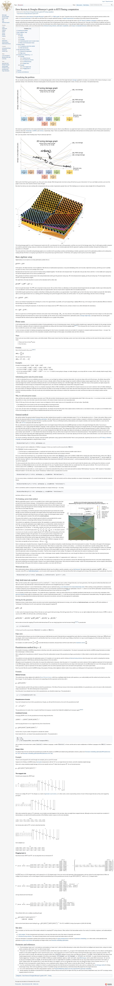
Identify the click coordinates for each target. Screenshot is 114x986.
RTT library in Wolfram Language (88, 20)
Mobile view (35, 984)
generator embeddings (80, 938)
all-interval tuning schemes (49, 25)
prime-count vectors (27, 940)
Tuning (49, 975)
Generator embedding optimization (38, 419)
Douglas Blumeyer (39, 16)
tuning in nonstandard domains (79, 25)
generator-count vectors (51, 793)
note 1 (75, 325)
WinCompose (83, 958)
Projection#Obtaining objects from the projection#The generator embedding (72, 968)
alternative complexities (63, 25)
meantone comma (80, 642)
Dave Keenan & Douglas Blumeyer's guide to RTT (27, 13)
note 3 (67, 589)
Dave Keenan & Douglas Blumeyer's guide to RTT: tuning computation (38, 11)
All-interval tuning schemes (25, 936)
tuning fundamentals (26, 18)
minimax (41, 130)
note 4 (76, 621)
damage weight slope (85, 315)
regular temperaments (68, 18)
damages (74, 80)
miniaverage (29, 130)
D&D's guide (56, 16)
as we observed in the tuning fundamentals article (72, 586)
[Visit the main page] (7, 6)
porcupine (39, 762)
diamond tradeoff (20, 594)
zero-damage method (99, 965)
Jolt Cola (23, 422)
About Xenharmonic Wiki (27, 984)
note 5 (81, 709)
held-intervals (76, 569)
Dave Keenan (30, 16)
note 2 (33, 349)
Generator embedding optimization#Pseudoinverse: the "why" (38, 753)
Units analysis (22, 934)
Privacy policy (18, 984)
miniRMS (34, 130)
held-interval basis (34, 571)
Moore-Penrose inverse (46, 677)
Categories (18, 975)
